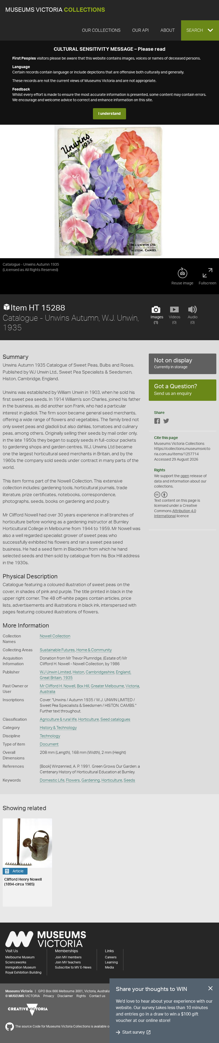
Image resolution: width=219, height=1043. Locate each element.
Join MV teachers (68, 962)
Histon (78, 672)
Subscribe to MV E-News (73, 967)
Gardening (90, 780)
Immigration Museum (20, 967)
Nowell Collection (55, 636)
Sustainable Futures (57, 650)
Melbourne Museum (19, 957)
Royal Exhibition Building (23, 972)
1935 (68, 678)
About (168, 30)
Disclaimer (65, 996)
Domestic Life (52, 780)
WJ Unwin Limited (55, 672)
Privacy (48, 996)
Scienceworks (15, 962)
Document (49, 744)
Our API (140, 30)
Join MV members (68, 957)
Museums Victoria (55, 10)
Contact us (97, 996)
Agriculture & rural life (58, 719)
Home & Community (94, 650)
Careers (110, 957)
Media (109, 967)
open (185, 476)
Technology (50, 736)
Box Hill (83, 686)
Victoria (132, 686)
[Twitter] (166, 422)
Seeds (129, 780)
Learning (111, 962)
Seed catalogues (115, 719)
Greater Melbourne (107, 686)
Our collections (101, 30)
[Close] (210, 989)
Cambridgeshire (100, 672)
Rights (81, 996)
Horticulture (88, 719)
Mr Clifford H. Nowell (57, 686)
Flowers (73, 780)
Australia (47, 692)
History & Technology (58, 728)
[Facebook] (157, 422)
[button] (200, 30)
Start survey (133, 1032)
